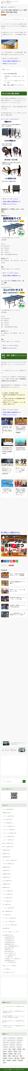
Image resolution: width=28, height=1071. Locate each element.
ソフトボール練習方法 (8, 816)
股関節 (4, 1056)
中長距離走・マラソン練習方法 (13, 958)
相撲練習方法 (6, 887)
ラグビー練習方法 (7, 897)
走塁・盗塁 (16, 1058)
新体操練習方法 (6, 857)
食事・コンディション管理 (9, 965)
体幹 (10, 1049)
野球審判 (9, 1060)
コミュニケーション (11, 1040)
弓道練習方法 (6, 877)
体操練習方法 (6, 853)
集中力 (4, 1062)
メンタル (5, 1049)
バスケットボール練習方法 (9, 833)
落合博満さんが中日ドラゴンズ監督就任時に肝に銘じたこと (13, 1021)
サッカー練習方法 (7, 819)
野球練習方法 (6, 812)
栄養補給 (5, 1053)
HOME (4, 7)
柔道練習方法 (6, 867)
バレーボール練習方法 (8, 826)
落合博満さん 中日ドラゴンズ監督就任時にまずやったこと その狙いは (13, 1026)
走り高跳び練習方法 (10, 937)
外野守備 (9, 1051)
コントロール (19, 1040)
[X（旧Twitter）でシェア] (2, 561)
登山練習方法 (6, 928)
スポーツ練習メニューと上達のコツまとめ (9, 2)
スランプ (19, 1042)
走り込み (10, 1058)
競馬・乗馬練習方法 (7, 911)
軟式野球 (22, 1058)
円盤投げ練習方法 (9, 948)
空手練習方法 (6, 870)
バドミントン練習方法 (8, 840)
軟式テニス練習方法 (7, 846)
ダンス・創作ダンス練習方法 (9, 860)
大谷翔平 (15, 1051)
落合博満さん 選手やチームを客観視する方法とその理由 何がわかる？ (13, 1011)
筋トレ (19, 1053)
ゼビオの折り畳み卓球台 (10, 73)
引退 (20, 1051)
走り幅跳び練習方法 (10, 942)
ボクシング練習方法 (7, 891)
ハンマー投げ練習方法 (10, 962)
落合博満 (5, 1058)
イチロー (5, 1038)
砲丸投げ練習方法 (9, 951)
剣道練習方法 (6, 874)
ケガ (4, 1040)
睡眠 (15, 1053)
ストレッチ (13, 1042)
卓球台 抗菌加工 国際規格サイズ (12, 61)
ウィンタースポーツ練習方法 (9, 925)
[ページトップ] (25, 1068)
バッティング (18, 1044)
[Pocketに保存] (11, 561)
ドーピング (12, 1044)
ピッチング (5, 1047)
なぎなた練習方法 (7, 880)
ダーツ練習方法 (6, 914)
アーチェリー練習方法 (8, 908)
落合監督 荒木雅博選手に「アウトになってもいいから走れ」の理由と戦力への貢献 (13, 1016)
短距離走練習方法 (10, 960)
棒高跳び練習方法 (9, 944)
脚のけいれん (15, 1056)
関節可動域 (20, 1060)
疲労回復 (10, 1053)
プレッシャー (12, 1047)
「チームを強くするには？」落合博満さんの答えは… (13, 1007)
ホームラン (19, 1047)
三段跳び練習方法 (9, 938)
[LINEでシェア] (17, 561)
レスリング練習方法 (7, 894)
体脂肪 (14, 1049)
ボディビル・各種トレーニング (10, 931)
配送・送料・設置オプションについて (14, 85)
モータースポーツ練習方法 (9, 918)
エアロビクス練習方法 (8, 863)
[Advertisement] (14, 514)
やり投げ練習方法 (9, 940)
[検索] (24, 781)
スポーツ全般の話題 (7, 809)
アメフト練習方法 (7, 901)
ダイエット (5, 1044)
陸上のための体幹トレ (10, 953)
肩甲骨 (9, 1056)
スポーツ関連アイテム (8, 972)
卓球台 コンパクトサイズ (10, 63)
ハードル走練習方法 (10, 955)
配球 (4, 1060)
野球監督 (14, 1060)
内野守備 (19, 1049)
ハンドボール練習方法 (8, 836)
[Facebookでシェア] (5, 561)
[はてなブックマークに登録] (8, 561)
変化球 (4, 1051)
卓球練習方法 (11, 7)
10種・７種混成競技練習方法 (12, 946)
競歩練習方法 (8, 949)
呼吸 (24, 1049)
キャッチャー (19, 1038)
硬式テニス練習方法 (7, 843)
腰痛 (21, 1056)
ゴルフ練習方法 (6, 904)
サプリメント (6, 1042)
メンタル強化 (6, 969)
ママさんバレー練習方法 (8, 829)
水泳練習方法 (6, 884)
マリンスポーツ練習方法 (8, 921)
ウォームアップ (12, 1038)
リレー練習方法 (9, 956)
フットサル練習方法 (7, 823)
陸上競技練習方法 (7, 935)
